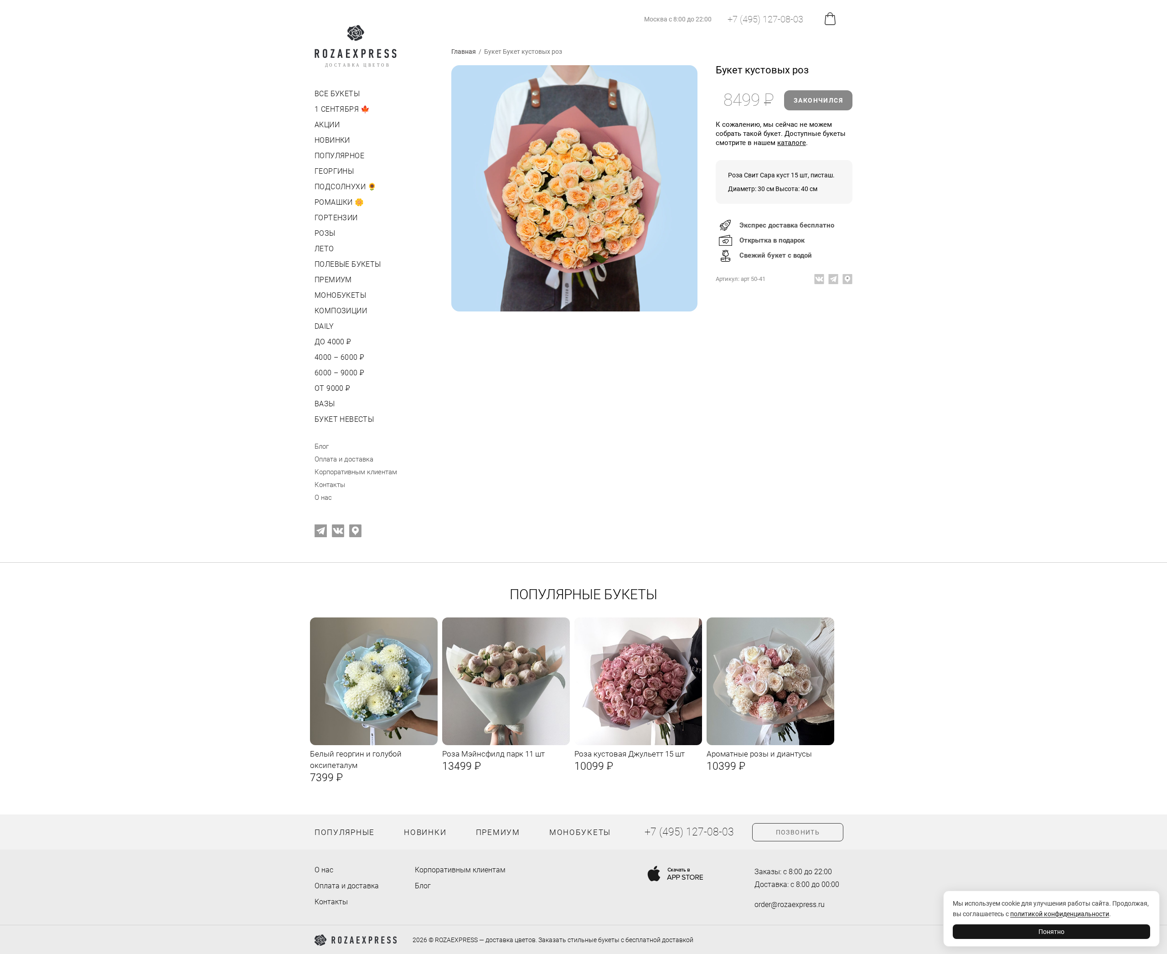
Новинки (332, 140)
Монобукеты (340, 295)
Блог (322, 446)
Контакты (330, 485)
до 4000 (332, 341)
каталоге (791, 143)
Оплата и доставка (344, 459)
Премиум (333, 279)
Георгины (334, 171)
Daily (324, 326)
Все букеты (337, 93)
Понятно (1051, 931)
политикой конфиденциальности (1059, 914)
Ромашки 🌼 (339, 202)
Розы (325, 233)
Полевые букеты (348, 264)
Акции (327, 124)
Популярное (339, 155)
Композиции (341, 310)
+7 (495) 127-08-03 (765, 19)
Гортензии (336, 217)
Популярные (345, 832)
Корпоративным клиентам (356, 472)
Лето (324, 248)
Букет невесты (344, 419)
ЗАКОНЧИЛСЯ (818, 100)
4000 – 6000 (338, 357)
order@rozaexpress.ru (789, 904)
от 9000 (332, 388)
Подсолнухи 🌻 (346, 186)
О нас (323, 497)
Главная (463, 51)
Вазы (325, 403)
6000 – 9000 (338, 372)
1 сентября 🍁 (342, 109)
